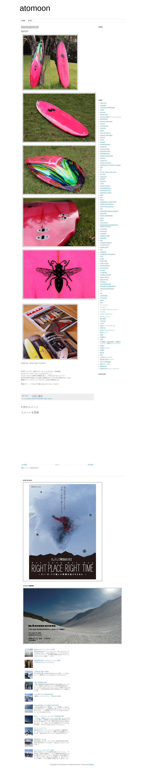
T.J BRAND (103, 273)
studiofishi (103, 252)
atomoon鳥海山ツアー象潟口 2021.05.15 (46, 705)
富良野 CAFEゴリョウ (107, 359)
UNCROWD (103, 296)
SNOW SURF (104, 247)
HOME (23, 20)
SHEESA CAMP (105, 236)
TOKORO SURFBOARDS (108, 286)
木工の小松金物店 (105, 362)
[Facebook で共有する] (39, 396)
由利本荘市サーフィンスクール (109, 368)
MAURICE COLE (105, 190)
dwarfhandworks (105, 144)
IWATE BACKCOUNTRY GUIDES (110, 165)
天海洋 (102, 350)
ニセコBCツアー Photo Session (43, 694)
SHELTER (103, 238)
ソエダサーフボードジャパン (109, 309)
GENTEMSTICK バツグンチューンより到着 (47, 660)
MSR (101, 195)
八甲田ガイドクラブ (106, 357)
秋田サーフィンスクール (107, 325)
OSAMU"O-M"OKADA (106, 204)
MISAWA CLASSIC (106, 193)
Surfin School (104, 268)
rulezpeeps (103, 231)
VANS (102, 300)
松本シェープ (104, 332)
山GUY (102, 323)
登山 (101, 355)
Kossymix (103, 181)
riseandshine (104, 223)
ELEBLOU (103, 147)
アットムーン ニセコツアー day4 (44, 750)
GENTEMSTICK (105, 154)
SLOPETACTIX (104, 245)
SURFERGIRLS (105, 266)
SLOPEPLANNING (106, 243)
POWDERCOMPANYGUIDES (109, 211)
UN (101, 293)
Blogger (91, 764)
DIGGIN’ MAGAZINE (106, 135)
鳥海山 (102, 346)
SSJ (101, 250)
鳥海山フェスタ (105, 348)
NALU (102, 200)
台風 (101, 339)
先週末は (103, 337)
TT (101, 291)
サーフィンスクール (40, 728)
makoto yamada (105, 186)
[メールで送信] (33, 396)
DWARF (102, 142)
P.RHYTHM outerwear (107, 207)
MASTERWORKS (105, 188)
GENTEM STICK (105, 151)
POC (101, 209)
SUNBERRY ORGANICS (107, 254)
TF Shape (103, 282)
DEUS (102, 131)
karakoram (103, 177)
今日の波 (103, 321)
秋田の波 (103, 328)
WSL (101, 302)
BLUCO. (102, 124)
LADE (102, 184)
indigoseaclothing (105, 163)
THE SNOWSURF (105, 284)
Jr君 (101, 167)
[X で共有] (37, 396)
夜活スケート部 (105, 364)
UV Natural (103, 298)
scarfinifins (103, 233)
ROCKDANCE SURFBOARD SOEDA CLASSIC (109, 226)
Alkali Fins (103, 103)
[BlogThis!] (35, 396)
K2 (101, 170)
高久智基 (103, 319)
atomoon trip (104, 114)
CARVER (103, 128)
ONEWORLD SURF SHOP (108, 202)
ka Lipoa (102, 174)
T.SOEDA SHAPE (105, 275)
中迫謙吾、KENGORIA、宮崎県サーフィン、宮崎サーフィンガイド (110, 342)
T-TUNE (102, 270)
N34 (101, 197)
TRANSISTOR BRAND (107, 289)
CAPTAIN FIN (104, 126)
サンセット (103, 307)
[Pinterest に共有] (41, 396)
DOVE (102, 140)
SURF (102, 259)
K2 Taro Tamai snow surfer (108, 172)
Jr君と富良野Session (40, 682)
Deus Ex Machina (105, 133)
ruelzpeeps (103, 229)
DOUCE (102, 137)
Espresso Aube (104, 149)
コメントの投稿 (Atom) (31, 468)
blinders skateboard (106, 121)
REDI (101, 220)
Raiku (102, 218)
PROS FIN (103, 213)
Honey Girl (103, 160)
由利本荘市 (103, 366)
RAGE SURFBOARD (37, 398)
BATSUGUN (104, 119)
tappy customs (48, 398)
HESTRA (103, 158)
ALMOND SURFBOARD (107, 108)
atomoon (35, 8)
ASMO (102, 110)
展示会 (102, 352)
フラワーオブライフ (106, 314)
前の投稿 (90, 464)
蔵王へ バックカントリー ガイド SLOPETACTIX (49, 716)
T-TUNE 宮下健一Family (41, 671)
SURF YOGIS (104, 263)
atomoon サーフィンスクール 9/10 (44, 649)
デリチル (103, 312)
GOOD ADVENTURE (106, 156)
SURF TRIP (103, 261)
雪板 (101, 335)
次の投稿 (24, 464)
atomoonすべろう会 (40, 739)
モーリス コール (105, 316)
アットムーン (104, 305)
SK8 (101, 240)
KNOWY (102, 179)
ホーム (57, 464)
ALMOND (103, 105)
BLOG (30, 20)
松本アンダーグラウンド (107, 330)
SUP (101, 256)
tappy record (104, 279)
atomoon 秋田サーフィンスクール (110, 117)
